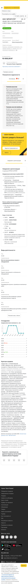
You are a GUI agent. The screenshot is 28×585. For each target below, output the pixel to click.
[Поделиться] (25, 19)
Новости (3, 522)
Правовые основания (7, 525)
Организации (4, 504)
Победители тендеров (7, 491)
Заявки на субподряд (7, 498)
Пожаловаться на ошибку (9, 14)
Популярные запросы (7, 520)
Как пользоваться (6, 516)
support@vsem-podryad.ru (11, 558)
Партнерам (4, 527)
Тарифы (3, 513)
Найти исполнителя (6, 511)
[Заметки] (22, 19)
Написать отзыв (6, 11)
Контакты (3, 529)
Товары (3, 509)
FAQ (2, 518)
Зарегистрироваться (11, 148)
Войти (6, 152)
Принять (23, 565)
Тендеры (3, 495)
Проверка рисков (8, 72)
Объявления (4, 507)
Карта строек (4, 500)
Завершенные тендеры (7, 493)
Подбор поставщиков (7, 502)
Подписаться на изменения (12, 7)
